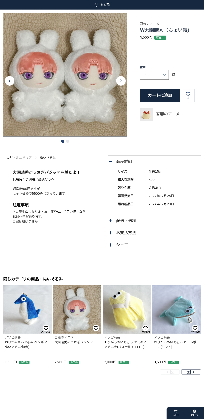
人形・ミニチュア (19, 158)
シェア (122, 245)
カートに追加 (160, 96)
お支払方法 (126, 233)
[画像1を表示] (62, 141)
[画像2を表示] (67, 141)
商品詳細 (124, 162)
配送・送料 (126, 221)
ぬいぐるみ (48, 158)
